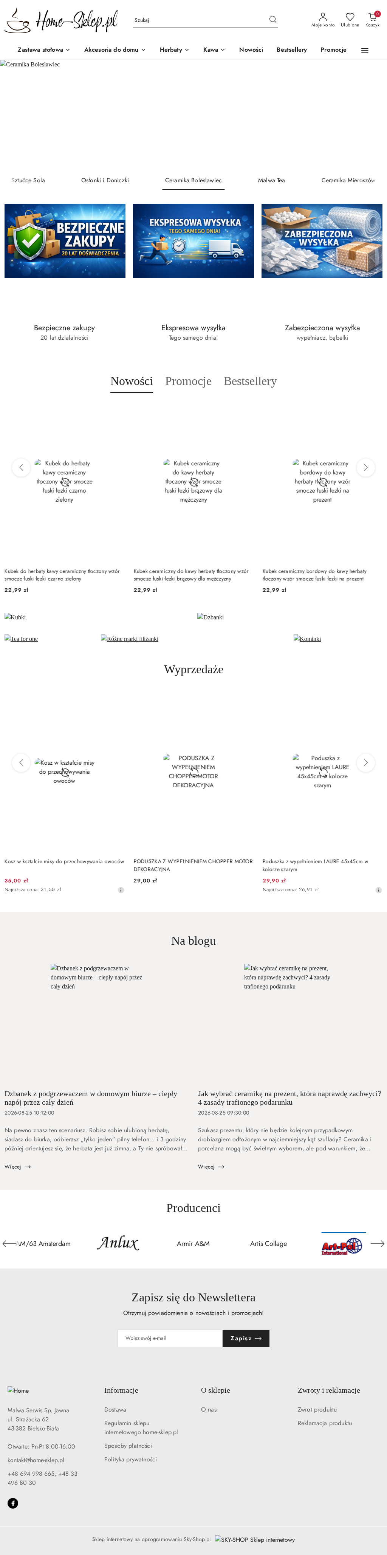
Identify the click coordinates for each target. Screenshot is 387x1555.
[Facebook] (13, 1503)
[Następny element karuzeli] (377, 1243)
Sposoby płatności (128, 1445)
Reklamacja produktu (325, 1423)
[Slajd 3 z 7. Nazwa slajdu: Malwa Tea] (193, 115)
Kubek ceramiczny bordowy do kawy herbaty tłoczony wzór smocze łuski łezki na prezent (185, 574)
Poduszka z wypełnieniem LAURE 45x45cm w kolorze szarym (186, 865)
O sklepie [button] (215, 1390)
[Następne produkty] (366, 468)
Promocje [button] (188, 381)
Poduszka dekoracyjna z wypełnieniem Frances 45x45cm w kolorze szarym (317, 865)
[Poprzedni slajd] (17, 115)
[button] (365, 51)
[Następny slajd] (370, 115)
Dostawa (115, 1409)
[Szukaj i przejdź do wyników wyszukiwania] (273, 20)
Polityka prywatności (130, 1459)
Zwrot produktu (317, 1409)
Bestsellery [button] (250, 381)
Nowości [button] (131, 381)
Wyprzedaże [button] (193, 669)
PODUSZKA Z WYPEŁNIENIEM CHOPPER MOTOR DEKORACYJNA (64, 865)
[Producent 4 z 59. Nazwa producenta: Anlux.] (43, 1243)
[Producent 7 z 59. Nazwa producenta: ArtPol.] (268, 1243)
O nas (209, 1409)
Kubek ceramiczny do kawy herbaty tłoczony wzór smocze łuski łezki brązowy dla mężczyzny (62, 574)
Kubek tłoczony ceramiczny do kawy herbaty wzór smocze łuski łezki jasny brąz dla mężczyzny (320, 574)
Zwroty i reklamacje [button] (329, 1390)
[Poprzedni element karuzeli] (9, 1243)
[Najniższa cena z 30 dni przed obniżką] (250, 890)
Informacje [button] (121, 1390)
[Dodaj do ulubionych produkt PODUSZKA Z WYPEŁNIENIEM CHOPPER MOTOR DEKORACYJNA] (115, 701)
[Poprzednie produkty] (21, 468)
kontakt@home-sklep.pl (36, 1460)
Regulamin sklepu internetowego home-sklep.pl (141, 1427)
